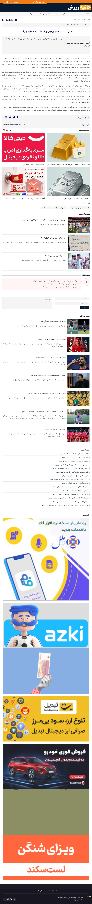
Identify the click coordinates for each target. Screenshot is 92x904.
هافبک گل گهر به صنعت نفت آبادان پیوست (74, 454)
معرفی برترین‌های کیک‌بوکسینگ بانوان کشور (73, 491)
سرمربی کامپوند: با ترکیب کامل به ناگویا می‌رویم (72, 465)
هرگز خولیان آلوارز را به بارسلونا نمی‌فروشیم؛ (73, 476)
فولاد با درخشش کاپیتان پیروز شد (55, 429)
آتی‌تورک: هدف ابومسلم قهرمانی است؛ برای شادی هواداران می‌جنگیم (44, 411)
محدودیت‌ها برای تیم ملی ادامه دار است (53, 255)
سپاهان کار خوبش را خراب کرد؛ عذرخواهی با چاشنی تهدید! (47, 393)
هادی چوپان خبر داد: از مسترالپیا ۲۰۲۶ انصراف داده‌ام (70, 468)
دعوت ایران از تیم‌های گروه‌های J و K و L (53, 237)
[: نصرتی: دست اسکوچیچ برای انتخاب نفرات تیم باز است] (4, 20)
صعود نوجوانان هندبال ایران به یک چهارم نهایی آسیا (71, 487)
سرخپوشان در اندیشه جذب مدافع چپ (53, 321)
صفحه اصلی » (66, 14)
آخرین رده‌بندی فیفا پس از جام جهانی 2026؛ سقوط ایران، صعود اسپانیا (44, 219)
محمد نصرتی (46, 208)
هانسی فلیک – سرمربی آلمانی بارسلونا (75, 483)
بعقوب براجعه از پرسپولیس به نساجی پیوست (52, 339)
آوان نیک (74, 901)
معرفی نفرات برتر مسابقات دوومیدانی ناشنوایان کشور (70, 494)
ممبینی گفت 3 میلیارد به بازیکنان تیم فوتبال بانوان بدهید (47, 375)
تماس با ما (40, 891)
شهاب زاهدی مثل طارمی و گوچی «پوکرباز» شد (50, 357)
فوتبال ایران (77, 19)
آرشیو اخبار (83, 19)
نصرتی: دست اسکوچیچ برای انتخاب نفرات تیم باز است (46, 31)
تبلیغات (54, 891)
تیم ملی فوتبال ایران (60, 208)
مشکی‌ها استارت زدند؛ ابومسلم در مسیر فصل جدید (71, 502)
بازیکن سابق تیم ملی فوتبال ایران (80, 208)
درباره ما (47, 891)
